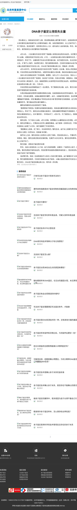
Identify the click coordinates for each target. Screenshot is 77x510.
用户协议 (3, 473)
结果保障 (3, 481)
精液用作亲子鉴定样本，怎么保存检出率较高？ (52, 411)
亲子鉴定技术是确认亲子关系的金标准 (49, 372)
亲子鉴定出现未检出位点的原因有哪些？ (50, 267)
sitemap (62, 506)
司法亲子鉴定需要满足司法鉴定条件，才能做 (52, 306)
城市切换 (26, 2)
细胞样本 (68, 473)
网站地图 (56, 506)
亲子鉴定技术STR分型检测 (44, 228)
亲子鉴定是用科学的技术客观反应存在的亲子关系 (53, 424)
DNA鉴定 (30, 19)
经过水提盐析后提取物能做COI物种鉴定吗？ (51, 346)
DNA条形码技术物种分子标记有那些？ (49, 241)
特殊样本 (68, 475)
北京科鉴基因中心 (39, 500)
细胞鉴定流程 (23, 477)
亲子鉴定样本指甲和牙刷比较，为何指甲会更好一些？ (55, 333)
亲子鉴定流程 (23, 475)
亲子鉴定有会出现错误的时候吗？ (47, 293)
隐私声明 (3, 477)
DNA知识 (65, 19)
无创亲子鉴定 (23, 473)
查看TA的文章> (7, 49)
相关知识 (17, 24)
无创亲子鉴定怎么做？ (43, 254)
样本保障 (3, 479)
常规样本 (68, 477)
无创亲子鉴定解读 (46, 477)
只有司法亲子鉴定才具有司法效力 (47, 175)
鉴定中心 (42, 19)
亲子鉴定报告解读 (46, 473)
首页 (4, 24)
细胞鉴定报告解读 (46, 475)
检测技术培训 (23, 479)
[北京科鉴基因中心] (13, 10)
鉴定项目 (54, 19)
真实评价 (3, 475)
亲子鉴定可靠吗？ (41, 202)
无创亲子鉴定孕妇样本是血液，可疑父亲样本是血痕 (54, 215)
